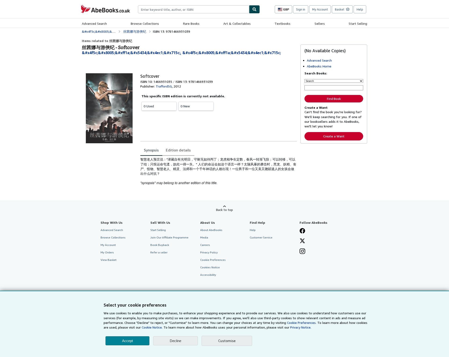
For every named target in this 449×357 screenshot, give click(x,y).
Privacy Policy (209, 252)
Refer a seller (158, 252)
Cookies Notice (210, 267)
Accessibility (208, 274)
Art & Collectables (237, 23)
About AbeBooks (211, 230)
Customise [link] (226, 341)
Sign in (300, 9)
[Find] (254, 9)
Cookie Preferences (213, 260)
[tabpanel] (218, 171)
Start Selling (358, 23)
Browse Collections (145, 23)
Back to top (224, 210)
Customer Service (261, 237)
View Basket (108, 260)
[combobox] (193, 9)
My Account (320, 9)
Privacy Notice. (300, 327)
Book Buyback (159, 245)
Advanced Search (94, 23)
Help (360, 9)
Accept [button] (127, 341)
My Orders (107, 252)
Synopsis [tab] (151, 150)
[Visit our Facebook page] (302, 231)
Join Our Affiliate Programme (169, 237)
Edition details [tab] (178, 150)
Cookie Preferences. (301, 323)
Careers (205, 245)
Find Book (334, 99)
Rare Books (191, 23)
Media (204, 237)
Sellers (320, 23)
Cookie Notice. (152, 327)
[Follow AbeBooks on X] (302, 241)
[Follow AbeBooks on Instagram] (302, 252)
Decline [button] (175, 341)
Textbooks (282, 23)
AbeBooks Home (319, 66)
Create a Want (333, 136)
